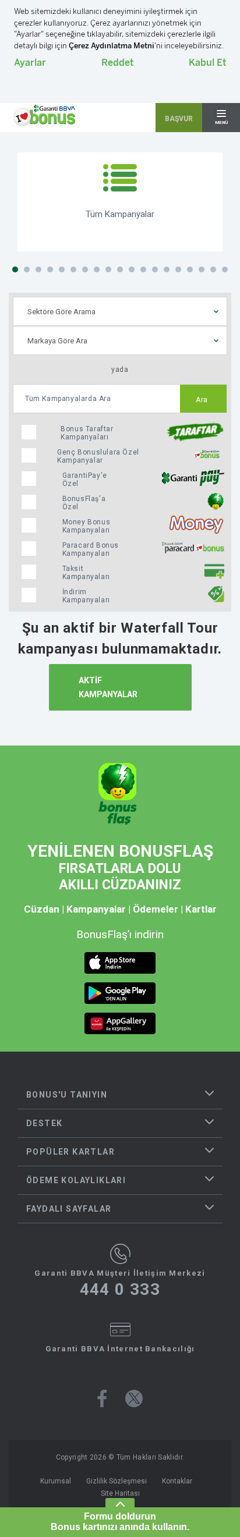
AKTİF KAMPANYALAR (108, 687)
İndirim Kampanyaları (86, 596)
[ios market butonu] (120, 963)
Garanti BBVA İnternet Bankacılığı (120, 1348)
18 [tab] (213, 269)
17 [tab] (201, 269)
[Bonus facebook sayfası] (102, 1398)
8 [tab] (97, 269)
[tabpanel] (120, 201)
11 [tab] (132, 269)
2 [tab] (27, 269)
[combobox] (120, 311)
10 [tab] (120, 269)
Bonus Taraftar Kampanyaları (87, 433)
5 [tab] (62, 269)
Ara (202, 400)
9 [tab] (108, 269)
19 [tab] (225, 269)
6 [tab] (73, 269)
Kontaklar (177, 1481)
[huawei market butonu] (120, 1023)
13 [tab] (155, 269)
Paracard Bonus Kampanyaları (90, 549)
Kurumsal (55, 1481)
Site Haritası (120, 1493)
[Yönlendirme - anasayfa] (44, 116)
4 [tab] (50, 269)
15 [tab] (178, 269)
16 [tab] (190, 269)
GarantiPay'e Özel (84, 479)
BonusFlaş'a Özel (84, 503)
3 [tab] (38, 269)
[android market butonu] (120, 993)
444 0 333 (120, 1289)
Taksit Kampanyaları (86, 573)
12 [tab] (143, 269)
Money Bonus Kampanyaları (86, 526)
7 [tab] (85, 269)
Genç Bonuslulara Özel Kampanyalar (98, 456)
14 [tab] (167, 269)
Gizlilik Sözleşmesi (116, 1481)
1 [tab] (15, 269)
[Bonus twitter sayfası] (134, 1398)
